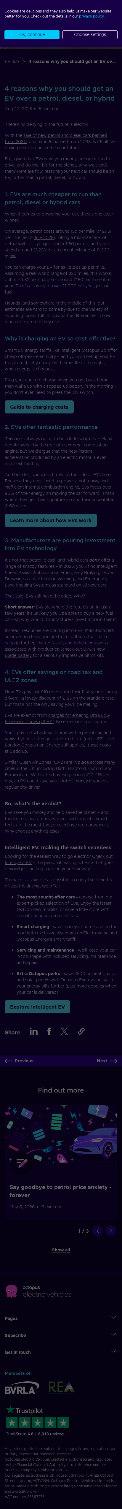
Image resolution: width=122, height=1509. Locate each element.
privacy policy (91, 16)
